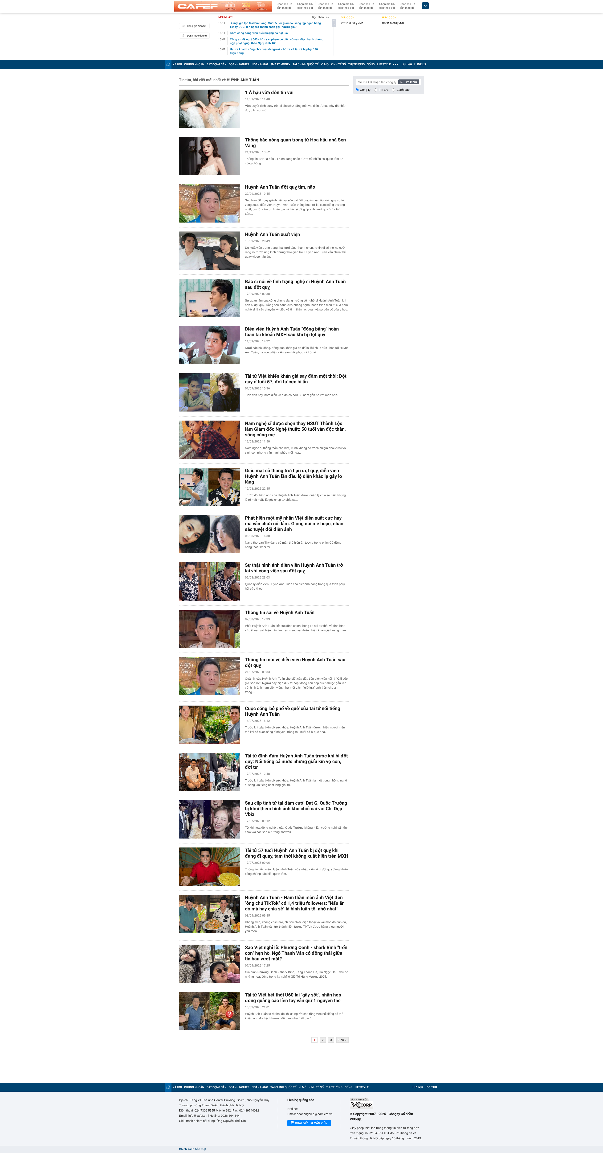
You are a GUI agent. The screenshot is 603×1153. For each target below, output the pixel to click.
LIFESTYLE (384, 64)
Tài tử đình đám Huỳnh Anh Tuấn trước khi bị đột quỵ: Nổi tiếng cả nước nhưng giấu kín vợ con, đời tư (296, 761)
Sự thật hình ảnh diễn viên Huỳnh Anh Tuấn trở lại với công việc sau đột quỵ (294, 568)
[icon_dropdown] (425, 5)
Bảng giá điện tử (196, 26)
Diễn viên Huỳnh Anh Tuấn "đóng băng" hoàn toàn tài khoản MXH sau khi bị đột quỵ (292, 331)
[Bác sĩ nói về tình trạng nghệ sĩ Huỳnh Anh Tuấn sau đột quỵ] (209, 298)
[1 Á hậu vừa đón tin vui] (209, 109)
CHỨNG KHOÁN (194, 64)
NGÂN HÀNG (260, 64)
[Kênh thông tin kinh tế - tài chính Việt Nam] (223, 6)
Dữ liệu (407, 64)
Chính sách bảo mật (192, 1149)
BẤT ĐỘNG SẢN (217, 64)
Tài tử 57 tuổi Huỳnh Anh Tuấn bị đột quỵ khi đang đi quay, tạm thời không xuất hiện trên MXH (296, 853)
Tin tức (383, 89)
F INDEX (420, 64)
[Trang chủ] (168, 64)
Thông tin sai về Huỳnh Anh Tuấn (279, 612)
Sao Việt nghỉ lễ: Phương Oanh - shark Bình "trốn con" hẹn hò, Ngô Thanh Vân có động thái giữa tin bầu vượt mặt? (296, 953)
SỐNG (371, 64)
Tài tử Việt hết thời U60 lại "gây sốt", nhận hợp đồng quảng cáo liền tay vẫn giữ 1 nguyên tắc (293, 997)
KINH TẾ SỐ (338, 64)
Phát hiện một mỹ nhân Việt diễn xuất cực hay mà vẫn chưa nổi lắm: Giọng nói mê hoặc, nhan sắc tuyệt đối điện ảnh (294, 523)
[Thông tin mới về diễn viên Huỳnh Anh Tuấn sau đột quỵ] (209, 676)
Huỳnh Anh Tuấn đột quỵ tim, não (280, 187)
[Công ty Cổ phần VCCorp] (387, 1103)
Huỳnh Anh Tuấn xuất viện (272, 234)
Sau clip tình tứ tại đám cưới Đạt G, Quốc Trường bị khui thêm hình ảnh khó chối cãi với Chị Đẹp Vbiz (296, 808)
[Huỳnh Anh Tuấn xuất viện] (209, 250)
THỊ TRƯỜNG (356, 64)
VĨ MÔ (325, 64)
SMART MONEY (280, 64)
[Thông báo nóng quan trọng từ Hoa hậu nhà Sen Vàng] (209, 156)
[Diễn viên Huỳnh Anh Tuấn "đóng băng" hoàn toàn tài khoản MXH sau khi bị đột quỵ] (209, 345)
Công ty (365, 89)
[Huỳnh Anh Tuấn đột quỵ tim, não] (209, 203)
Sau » (342, 1040)
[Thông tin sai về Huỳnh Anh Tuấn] (209, 629)
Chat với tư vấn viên (311, 1123)
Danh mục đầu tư (197, 35)
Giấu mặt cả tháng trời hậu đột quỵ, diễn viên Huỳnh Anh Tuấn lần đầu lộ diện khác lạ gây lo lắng (293, 476)
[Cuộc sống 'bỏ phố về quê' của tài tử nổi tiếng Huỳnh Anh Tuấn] (209, 725)
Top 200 (431, 1087)
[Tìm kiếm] (409, 81)
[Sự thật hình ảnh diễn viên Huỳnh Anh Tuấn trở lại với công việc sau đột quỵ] (209, 581)
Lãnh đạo (403, 89)
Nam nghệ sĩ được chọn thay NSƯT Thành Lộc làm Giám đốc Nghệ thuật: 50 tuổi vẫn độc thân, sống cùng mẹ (295, 429)
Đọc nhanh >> (320, 17)
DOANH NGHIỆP (239, 64)
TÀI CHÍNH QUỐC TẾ (305, 64)
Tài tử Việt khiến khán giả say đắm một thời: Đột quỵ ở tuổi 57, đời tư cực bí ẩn (295, 378)
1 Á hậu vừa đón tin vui (269, 92)
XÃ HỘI (177, 64)
